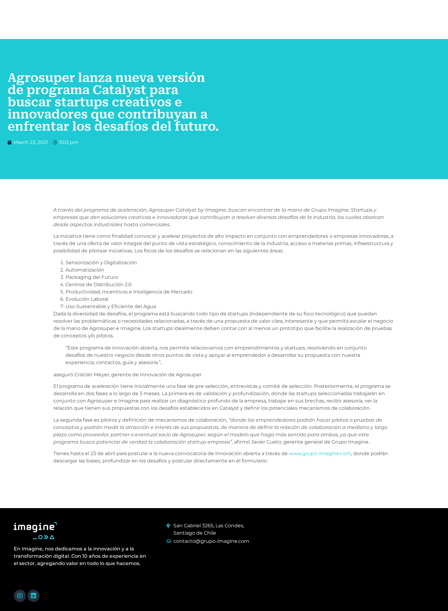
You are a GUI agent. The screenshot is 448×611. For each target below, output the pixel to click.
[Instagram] (20, 596)
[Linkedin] (33, 596)
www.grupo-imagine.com (320, 453)
